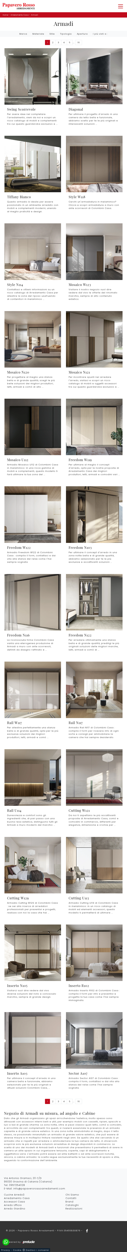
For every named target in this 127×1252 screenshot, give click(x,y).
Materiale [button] (38, 33)
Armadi (34, 15)
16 (78, 42)
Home (5, 15)
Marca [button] (23, 33)
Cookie (17, 1250)
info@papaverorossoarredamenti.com (39, 1188)
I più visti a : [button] (100, 33)
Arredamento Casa (20, 15)
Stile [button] (52, 33)
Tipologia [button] (66, 33)
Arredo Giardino (14, 1208)
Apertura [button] (82, 33)
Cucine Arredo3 (14, 1194)
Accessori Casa (14, 1201)
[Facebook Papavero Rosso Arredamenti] (86, 1230)
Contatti (70, 1198)
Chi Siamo (72, 1194)
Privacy (5, 1250)
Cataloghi (72, 1205)
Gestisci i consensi (37, 1250)
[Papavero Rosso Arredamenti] (18, 6)
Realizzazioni (73, 1208)
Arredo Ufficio (13, 1205)
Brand (69, 1201)
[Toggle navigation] (120, 6)
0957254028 (17, 1185)
